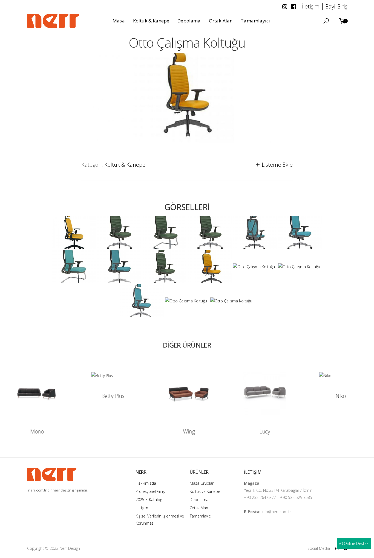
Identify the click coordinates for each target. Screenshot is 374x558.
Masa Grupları (202, 483)
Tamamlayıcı (200, 516)
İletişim (142, 507)
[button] (326, 21)
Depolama (199, 499)
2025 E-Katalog (149, 499)
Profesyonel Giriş (150, 491)
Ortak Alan (199, 507)
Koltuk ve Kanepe (205, 491)
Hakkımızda (146, 483)
